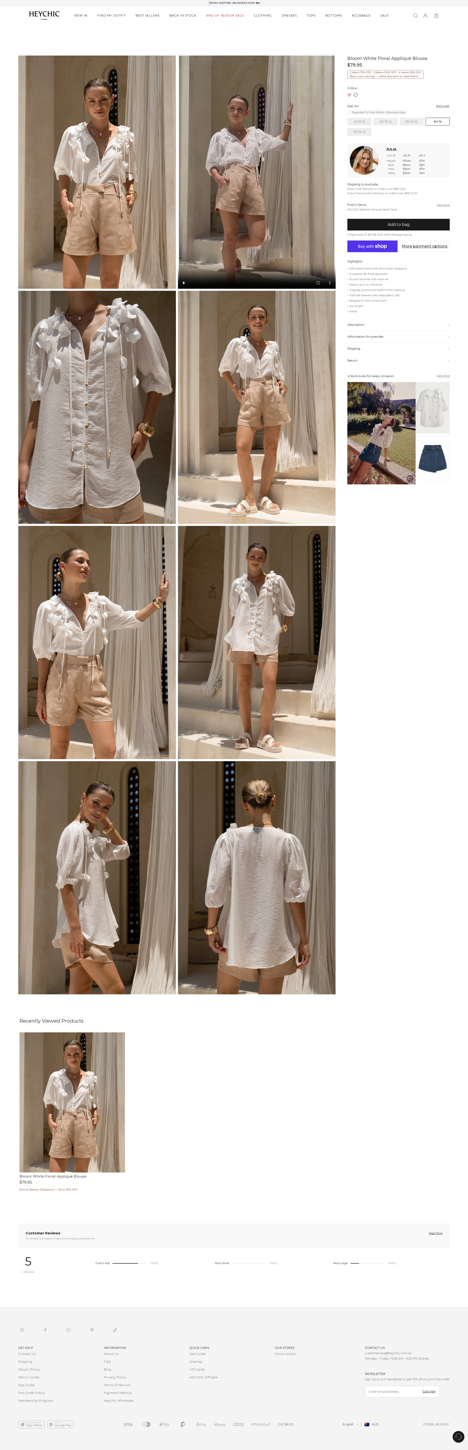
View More (443, 375)
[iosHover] (32, 1424)
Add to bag (399, 224)
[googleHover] (61, 1424)
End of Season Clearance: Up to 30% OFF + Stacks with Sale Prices (234, 3)
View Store (443, 205)
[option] (234, 3)
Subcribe (428, 1391)
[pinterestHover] (92, 1330)
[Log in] (425, 15)
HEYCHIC (442, 1424)
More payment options (425, 246)
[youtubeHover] (68, 1330)
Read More (435, 1233)
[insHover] (22, 1330)
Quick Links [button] (199, 1348)
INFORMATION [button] (115, 1348)
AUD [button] (375, 1424)
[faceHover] (45, 1330)
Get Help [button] (25, 1348)
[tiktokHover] (115, 1330)
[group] (398, 433)
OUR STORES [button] (284, 1348)
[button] (80, 16)
